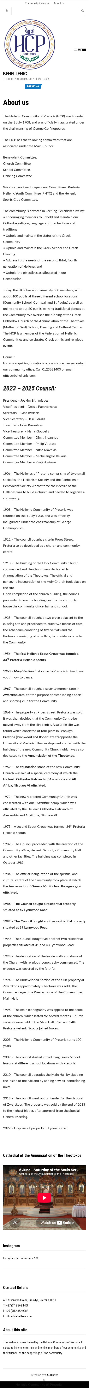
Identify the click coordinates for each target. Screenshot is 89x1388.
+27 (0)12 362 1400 (17, 1305)
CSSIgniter (51, 1375)
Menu (81, 50)
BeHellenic (15, 74)
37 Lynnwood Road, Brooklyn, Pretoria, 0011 (31, 1300)
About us (59, 3)
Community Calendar (37, 3)
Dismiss (68, 1384)
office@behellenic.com (19, 1316)
